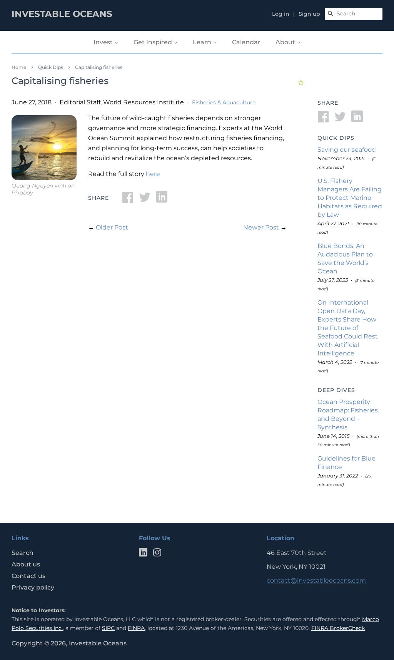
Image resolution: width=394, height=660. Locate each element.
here (153, 174)
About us (26, 564)
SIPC (108, 628)
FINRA (136, 628)
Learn (203, 42)
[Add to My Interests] (302, 81)
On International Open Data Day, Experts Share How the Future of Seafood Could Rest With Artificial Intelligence (347, 328)
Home (19, 67)
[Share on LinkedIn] (161, 199)
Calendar (246, 42)
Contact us (28, 576)
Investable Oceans (98, 643)
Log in (280, 13)
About (286, 42)
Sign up (309, 13)
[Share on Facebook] (128, 199)
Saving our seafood (346, 149)
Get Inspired (154, 42)
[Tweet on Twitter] (144, 199)
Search (22, 552)
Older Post (112, 227)
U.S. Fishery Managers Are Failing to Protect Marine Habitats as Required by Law (349, 197)
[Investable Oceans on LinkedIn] (143, 554)
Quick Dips (50, 67)
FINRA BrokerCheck (338, 628)
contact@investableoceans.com (316, 580)
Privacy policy (33, 587)
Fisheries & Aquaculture (223, 102)
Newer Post (261, 227)
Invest (103, 42)
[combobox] (353, 14)
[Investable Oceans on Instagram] (157, 554)
